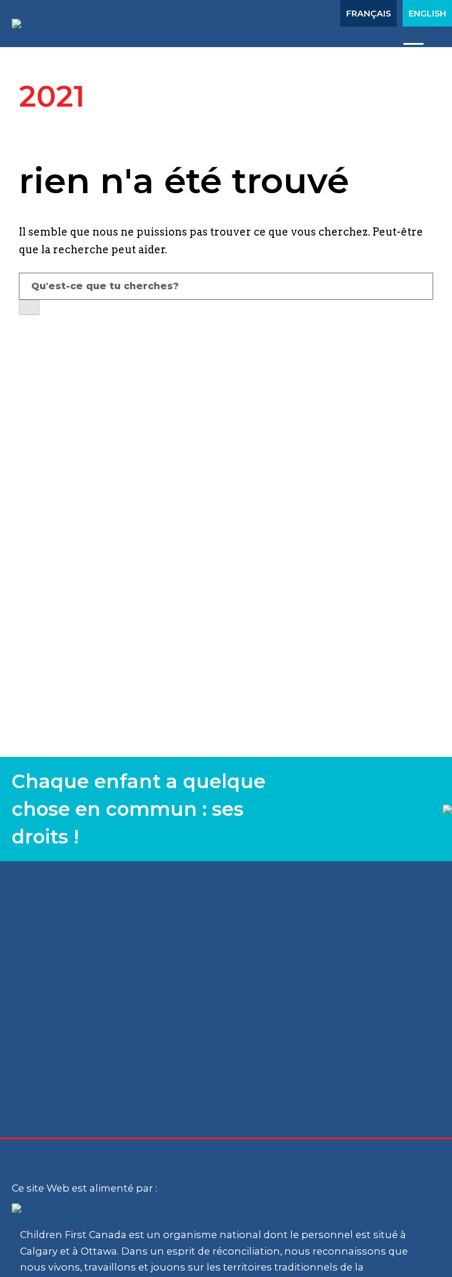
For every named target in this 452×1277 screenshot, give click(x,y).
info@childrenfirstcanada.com (133, 1070)
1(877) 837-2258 (121, 1052)
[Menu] (413, 48)
